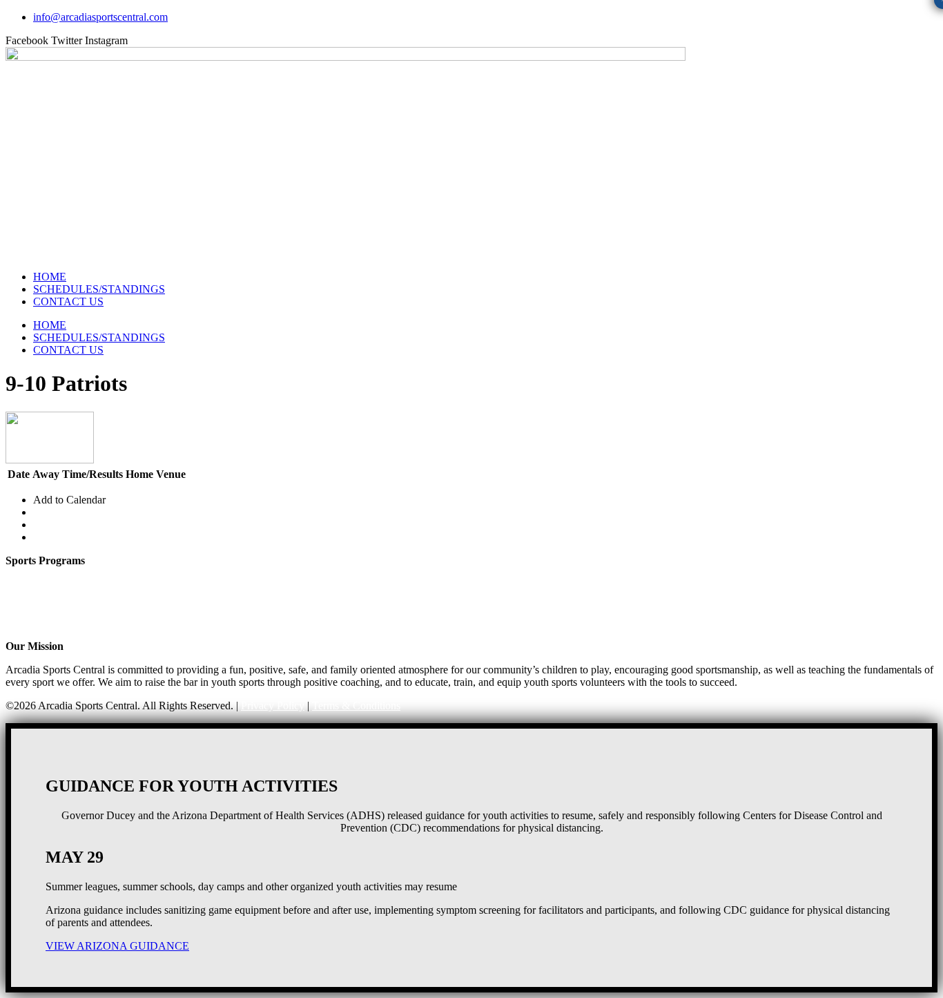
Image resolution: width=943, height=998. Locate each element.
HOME (49, 276)
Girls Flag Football (47, 573)
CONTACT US (68, 301)
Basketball (28, 585)
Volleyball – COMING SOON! (75, 610)
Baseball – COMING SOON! (71, 622)
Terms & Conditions (356, 705)
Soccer (20, 598)
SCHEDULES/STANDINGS (99, 289)
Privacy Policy (272, 705)
